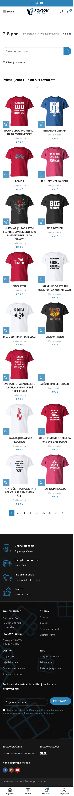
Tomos (19, 181)
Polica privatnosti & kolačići (39, 713)
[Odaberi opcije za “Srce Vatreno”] (41, 330)
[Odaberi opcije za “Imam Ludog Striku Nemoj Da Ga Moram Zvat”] (41, 279)
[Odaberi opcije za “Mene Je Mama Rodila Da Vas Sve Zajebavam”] (41, 431)
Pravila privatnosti (50, 628)
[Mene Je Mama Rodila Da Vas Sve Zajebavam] (54, 418)
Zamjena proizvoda (50, 656)
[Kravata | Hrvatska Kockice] (19, 418)
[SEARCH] (67, 51)
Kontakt (44, 623)
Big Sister (19, 286)
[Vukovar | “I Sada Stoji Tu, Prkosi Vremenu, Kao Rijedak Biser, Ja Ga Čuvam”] (19, 208)
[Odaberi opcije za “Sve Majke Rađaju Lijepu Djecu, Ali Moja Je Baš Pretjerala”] (6, 377)
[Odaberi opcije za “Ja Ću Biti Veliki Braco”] (41, 377)
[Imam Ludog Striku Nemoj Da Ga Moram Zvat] (54, 266)
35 (43, 512)
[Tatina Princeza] (54, 469)
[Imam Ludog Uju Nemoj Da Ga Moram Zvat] (19, 111)
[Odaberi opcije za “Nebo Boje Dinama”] (41, 124)
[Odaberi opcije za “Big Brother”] (41, 221)
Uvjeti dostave (10, 662)
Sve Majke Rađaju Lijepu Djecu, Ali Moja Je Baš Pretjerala (19, 387)
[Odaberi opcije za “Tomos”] (6, 174)
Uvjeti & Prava (47, 634)
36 (49, 512)
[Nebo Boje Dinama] (54, 111)
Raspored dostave (13, 674)
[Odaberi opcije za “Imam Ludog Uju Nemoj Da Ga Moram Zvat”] (6, 124)
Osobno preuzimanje (14, 668)
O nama (44, 617)
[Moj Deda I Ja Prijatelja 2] (19, 317)
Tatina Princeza (55, 488)
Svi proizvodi (29, 33)
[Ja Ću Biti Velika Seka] (54, 161)
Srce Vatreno (54, 336)
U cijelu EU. (8, 656)
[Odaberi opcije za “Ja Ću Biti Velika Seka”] (41, 174)
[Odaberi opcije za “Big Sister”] (6, 279)
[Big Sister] (19, 266)
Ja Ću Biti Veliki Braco (54, 383)
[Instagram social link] (36, 3)
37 (56, 512)
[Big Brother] (54, 208)
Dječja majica (19, 138)
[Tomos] (19, 161)
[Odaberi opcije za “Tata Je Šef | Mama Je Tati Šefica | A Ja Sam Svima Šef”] (6, 482)
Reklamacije (46, 662)
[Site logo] (37, 11)
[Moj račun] (61, 11)
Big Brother (54, 228)
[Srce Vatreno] (54, 317)
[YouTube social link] (41, 3)
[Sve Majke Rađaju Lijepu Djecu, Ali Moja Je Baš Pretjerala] (19, 364)
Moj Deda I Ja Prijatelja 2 (19, 336)
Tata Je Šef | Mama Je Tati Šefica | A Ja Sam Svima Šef (19, 492)
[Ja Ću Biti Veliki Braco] (54, 364)
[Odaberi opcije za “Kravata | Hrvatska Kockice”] (6, 431)
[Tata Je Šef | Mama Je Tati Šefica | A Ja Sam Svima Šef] (19, 469)
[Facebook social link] (32, 3)
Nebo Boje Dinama (54, 130)
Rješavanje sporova (50, 668)
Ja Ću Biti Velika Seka (54, 181)
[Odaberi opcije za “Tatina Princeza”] (41, 482)
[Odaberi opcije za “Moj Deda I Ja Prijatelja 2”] (6, 330)
